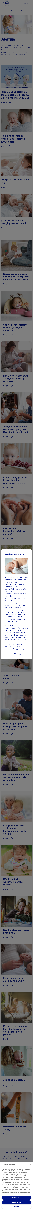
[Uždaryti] (30, 1165)
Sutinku (15, 654)
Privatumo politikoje (24, 1192)
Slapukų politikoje (12, 1192)
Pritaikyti (16, 1206)
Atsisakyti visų (16, 1202)
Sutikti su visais (16, 1197)
